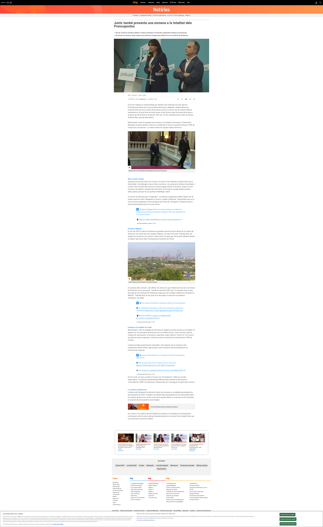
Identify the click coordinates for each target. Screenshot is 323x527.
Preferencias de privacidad (287, 523)
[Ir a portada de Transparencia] (188, 479)
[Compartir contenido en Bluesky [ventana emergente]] (186, 98)
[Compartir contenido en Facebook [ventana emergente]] (178, 98)
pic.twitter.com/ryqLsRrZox (169, 219)
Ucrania (141, 465)
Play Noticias (161, 469)
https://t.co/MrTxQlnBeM (148, 219)
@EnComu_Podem (152, 311)
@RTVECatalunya (176, 311)
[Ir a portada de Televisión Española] (139, 479)
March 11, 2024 (153, 223)
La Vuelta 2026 (132, 465)
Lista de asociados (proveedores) (146, 520)
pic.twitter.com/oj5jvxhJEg (147, 318)
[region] (161, 519)
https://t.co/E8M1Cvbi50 (161, 316)
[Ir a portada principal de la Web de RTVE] (121, 478)
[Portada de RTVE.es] (135, 2)
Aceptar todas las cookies (287, 514)
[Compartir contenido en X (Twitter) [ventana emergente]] (182, 98)
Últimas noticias (202, 465)
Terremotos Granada (187, 465)
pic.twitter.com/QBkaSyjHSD (172, 370)
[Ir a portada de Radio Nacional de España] (156, 479)
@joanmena (164, 311)
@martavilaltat (142, 365)
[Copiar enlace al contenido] (194, 98)
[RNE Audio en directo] (10, 2)
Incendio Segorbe (162, 465)
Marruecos (174, 465)
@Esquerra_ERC (154, 365)
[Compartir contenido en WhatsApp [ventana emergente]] (190, 98)
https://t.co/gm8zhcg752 (151, 370)
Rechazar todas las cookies (287, 519)
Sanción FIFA (120, 465)
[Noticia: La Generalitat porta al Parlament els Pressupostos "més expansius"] (197, 443)
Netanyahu (150, 465)
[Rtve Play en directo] (8, 2)
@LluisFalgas (147, 209)
